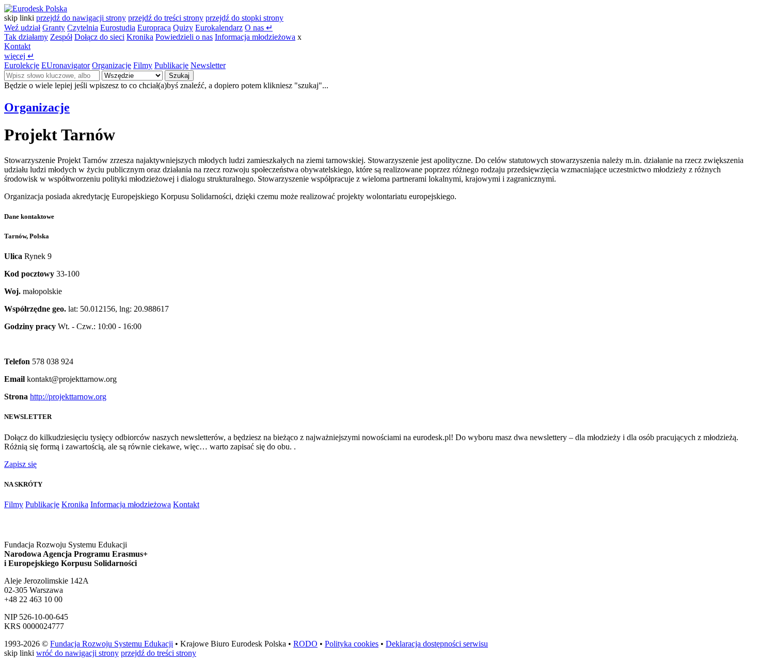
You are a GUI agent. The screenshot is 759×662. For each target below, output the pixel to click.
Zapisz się (20, 464)
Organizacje (111, 65)
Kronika (139, 37)
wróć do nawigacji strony (77, 653)
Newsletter (208, 65)
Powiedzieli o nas (184, 37)
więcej (19, 56)
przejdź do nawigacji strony (81, 17)
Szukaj (179, 75)
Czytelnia (82, 27)
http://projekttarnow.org (68, 396)
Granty (53, 27)
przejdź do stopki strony (244, 17)
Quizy (183, 27)
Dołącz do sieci (99, 37)
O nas (259, 27)
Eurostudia (117, 27)
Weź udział (22, 27)
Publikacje (171, 65)
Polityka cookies (351, 643)
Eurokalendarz (219, 27)
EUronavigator (65, 65)
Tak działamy (26, 37)
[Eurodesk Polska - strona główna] (35, 8)
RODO (305, 643)
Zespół (61, 37)
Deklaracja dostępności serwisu (437, 643)
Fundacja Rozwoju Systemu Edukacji (111, 643)
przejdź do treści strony (165, 17)
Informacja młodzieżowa (255, 37)
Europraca (154, 27)
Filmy (142, 65)
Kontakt (17, 46)
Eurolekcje (21, 65)
